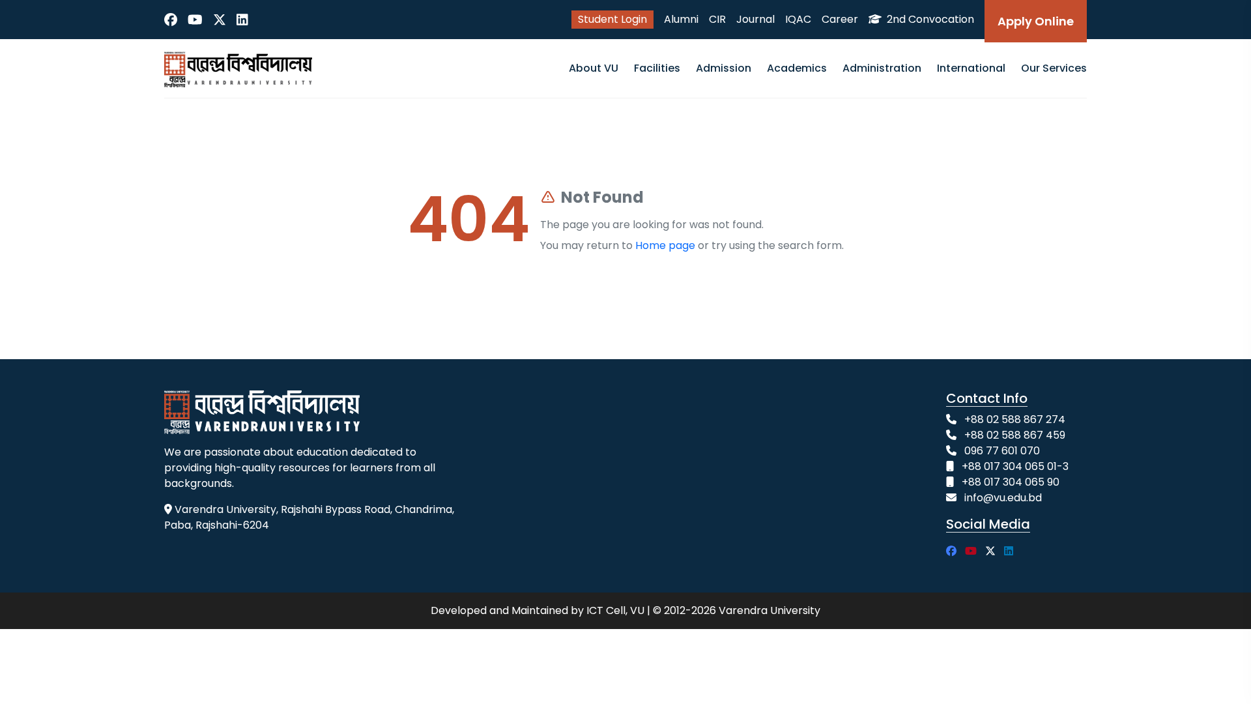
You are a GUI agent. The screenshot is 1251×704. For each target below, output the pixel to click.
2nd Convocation (929, 19)
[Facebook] (170, 19)
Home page (665, 245)
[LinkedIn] (242, 19)
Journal (755, 19)
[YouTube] (195, 19)
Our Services (1054, 68)
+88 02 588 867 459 (1014, 435)
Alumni (681, 19)
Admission (723, 68)
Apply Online (1036, 21)
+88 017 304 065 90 (1010, 482)
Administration (881, 68)
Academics (797, 68)
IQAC (798, 19)
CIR (717, 19)
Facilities (657, 68)
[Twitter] (219, 19)
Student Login (612, 19)
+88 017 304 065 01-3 (1015, 466)
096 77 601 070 (1002, 450)
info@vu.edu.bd (1003, 497)
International (971, 68)
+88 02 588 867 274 (1014, 419)
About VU (593, 68)
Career (840, 19)
